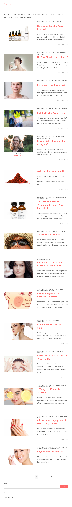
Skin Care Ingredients (51, 110)
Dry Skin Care (56, 80)
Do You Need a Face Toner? (52, 57)
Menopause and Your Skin (51, 85)
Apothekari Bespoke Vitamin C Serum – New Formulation (50, 205)
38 (61, 477)
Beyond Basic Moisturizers (51, 452)
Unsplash (18, 160)
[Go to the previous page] (17, 477)
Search (6, 483)
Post (62, 22)
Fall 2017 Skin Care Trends (52, 113)
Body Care (63, 416)
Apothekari (55, 22)
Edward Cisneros (18, 155)
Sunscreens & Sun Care (59, 231)
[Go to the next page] (66, 477)
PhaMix (7, 4)
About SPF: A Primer (48, 235)
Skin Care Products (43, 138)
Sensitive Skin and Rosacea (46, 290)
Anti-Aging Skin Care (44, 22)
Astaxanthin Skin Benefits (51, 171)
